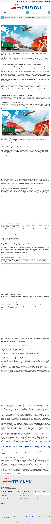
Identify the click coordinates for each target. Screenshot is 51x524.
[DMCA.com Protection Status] (37, 496)
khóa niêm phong (22, 516)
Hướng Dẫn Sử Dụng (30, 17)
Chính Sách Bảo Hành (23, 498)
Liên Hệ (43, 17)
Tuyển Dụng (4, 495)
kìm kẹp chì (29, 516)
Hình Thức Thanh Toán (24, 495)
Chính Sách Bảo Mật (23, 500)
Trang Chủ (7, 17)
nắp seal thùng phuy (37, 516)
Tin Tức (9, 20)
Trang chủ (3, 20)
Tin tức (38, 17)
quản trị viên (8, 23)
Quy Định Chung (22, 493)
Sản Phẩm (20, 17)
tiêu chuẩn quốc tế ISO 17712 (7, 470)
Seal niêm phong (22, 467)
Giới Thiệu (14, 17)
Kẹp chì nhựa (7, 517)
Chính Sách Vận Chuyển (24, 496)
